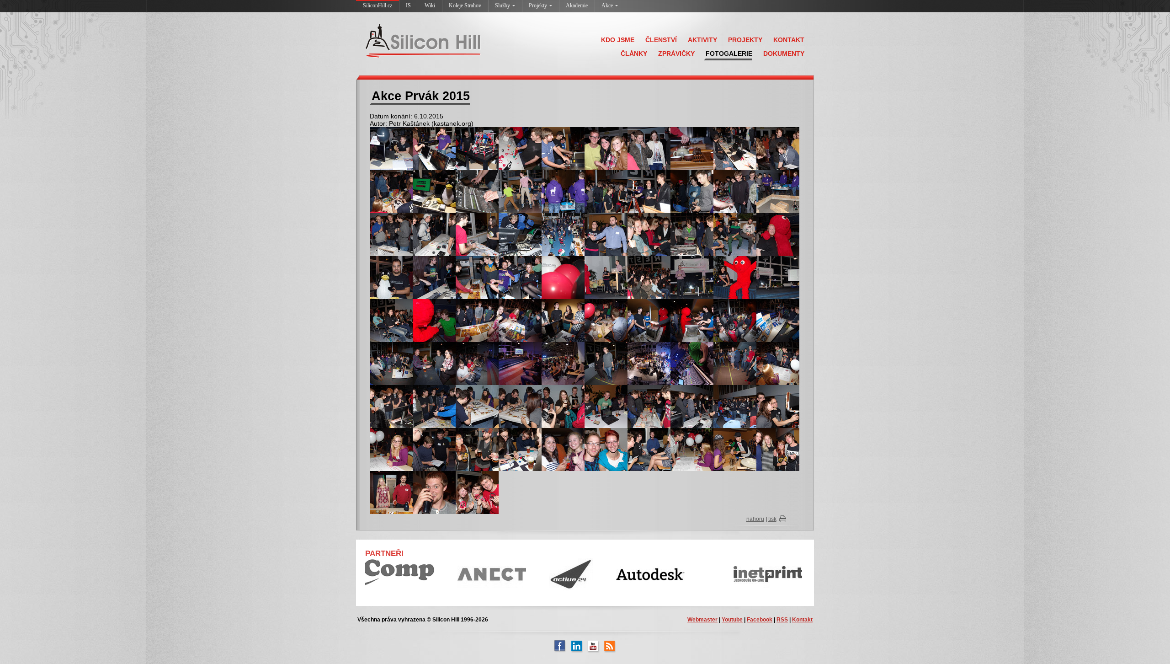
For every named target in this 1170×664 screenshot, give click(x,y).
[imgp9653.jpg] (606, 406)
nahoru (755, 519)
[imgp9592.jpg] (563, 277)
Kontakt (802, 619)
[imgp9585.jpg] (777, 234)
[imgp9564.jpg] (649, 191)
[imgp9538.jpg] (477, 148)
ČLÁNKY (634, 53)
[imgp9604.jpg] (391, 320)
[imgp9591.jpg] (520, 277)
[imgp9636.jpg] (734, 363)
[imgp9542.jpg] (563, 148)
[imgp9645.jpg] (391, 406)
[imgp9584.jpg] (734, 234)
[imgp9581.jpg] (606, 234)
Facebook (759, 619)
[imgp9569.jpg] (777, 191)
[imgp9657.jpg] (734, 406)
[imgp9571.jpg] (434, 234)
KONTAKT (788, 39)
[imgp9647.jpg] (434, 406)
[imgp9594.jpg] (606, 277)
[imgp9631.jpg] (649, 363)
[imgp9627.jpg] (563, 363)
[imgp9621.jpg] (477, 363)
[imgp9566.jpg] (691, 191)
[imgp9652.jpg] (563, 406)
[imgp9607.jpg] (520, 320)
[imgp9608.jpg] (563, 320)
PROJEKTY (745, 39)
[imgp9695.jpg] (434, 492)
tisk (772, 519)
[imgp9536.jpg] (391, 148)
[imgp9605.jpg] (434, 320)
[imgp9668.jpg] (520, 449)
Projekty (538, 5)
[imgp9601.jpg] (777, 277)
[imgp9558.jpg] (606, 191)
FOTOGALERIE (729, 53)
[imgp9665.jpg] (391, 449)
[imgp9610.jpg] (606, 320)
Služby (502, 5)
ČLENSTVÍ (661, 39)
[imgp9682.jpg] (649, 449)
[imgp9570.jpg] (391, 234)
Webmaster (702, 619)
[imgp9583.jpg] (691, 234)
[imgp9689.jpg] (734, 449)
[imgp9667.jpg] (477, 449)
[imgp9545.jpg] (606, 148)
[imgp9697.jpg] (477, 492)
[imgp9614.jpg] (734, 320)
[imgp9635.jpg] (691, 363)
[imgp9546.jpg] (649, 148)
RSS (782, 619)
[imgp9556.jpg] (520, 191)
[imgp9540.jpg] (520, 148)
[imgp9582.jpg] (649, 234)
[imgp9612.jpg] (691, 320)
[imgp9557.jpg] (563, 191)
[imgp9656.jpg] (691, 406)
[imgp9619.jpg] (391, 363)
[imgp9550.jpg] (391, 191)
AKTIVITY (702, 39)
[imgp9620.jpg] (434, 363)
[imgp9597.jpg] (649, 277)
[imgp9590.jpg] (477, 277)
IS (408, 5)
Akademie (577, 5)
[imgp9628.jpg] (606, 363)
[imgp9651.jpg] (520, 406)
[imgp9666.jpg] (434, 449)
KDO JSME (617, 39)
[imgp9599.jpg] (691, 277)
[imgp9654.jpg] (649, 406)
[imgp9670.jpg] (563, 449)
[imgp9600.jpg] (734, 277)
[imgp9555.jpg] (477, 191)
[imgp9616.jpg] (777, 320)
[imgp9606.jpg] (477, 320)
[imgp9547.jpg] (691, 148)
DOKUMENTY (783, 53)
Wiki (430, 5)
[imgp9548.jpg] (734, 148)
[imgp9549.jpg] (777, 148)
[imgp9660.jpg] (777, 406)
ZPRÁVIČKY (676, 53)
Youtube (732, 619)
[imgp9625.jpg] (520, 363)
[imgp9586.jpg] (391, 277)
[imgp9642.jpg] (777, 363)
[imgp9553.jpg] (434, 191)
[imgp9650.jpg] (477, 406)
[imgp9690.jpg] (777, 449)
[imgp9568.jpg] (734, 191)
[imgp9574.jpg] (520, 234)
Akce (607, 5)
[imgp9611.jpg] (649, 320)
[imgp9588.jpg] (434, 277)
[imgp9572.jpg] (477, 234)
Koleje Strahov (465, 5)
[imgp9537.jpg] (434, 148)
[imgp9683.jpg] (691, 449)
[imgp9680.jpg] (606, 449)
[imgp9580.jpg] (563, 234)
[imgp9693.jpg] (391, 492)
